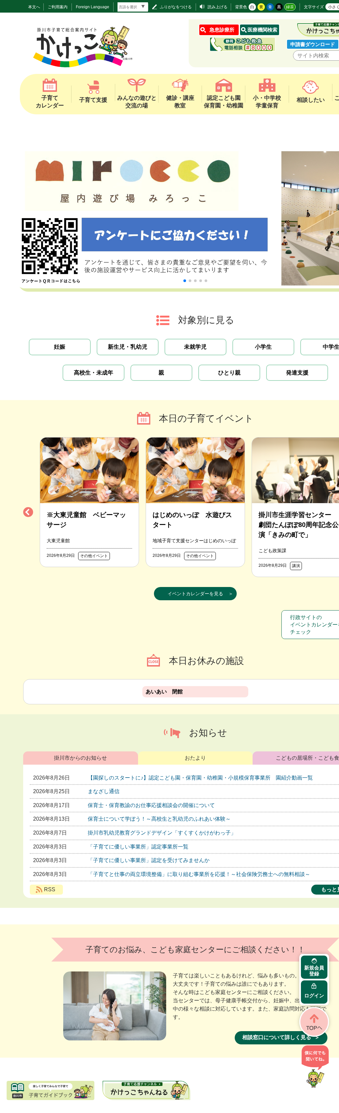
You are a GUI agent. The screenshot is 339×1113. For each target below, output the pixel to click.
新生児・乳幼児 (127, 347)
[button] (184, 280)
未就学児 (195, 347)
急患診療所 (222, 29)
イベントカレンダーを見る (195, 593)
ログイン (314, 995)
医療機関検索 (262, 29)
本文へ (34, 7)
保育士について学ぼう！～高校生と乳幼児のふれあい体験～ (159, 819)
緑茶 (290, 7)
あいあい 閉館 (164, 691)
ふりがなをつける (176, 7)
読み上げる (217, 7)
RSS (49, 889)
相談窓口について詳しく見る (276, 1037)
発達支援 (297, 373)
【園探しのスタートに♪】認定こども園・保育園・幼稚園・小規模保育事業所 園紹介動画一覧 (200, 778)
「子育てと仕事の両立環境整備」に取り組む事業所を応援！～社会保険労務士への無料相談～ (199, 874)
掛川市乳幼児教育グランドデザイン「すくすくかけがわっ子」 (162, 833)
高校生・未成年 (93, 373)
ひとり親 (229, 373)
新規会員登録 (314, 970)
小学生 (263, 347)
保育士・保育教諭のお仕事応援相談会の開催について (151, 805)
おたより (195, 758)
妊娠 (59, 347)
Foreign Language (92, 7)
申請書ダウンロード (312, 44)
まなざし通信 (104, 791)
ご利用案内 (58, 7)
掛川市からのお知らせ (80, 758)
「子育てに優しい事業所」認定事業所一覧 (138, 846)
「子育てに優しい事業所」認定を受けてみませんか (149, 860)
